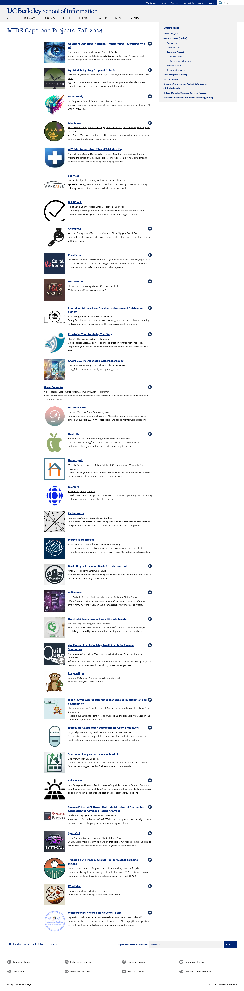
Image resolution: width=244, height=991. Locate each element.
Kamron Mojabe (132, 868)
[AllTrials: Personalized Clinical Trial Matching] (54, 158)
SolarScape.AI (76, 780)
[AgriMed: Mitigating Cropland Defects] (54, 79)
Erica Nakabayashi (127, 708)
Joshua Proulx (104, 365)
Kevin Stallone (75, 838)
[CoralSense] (54, 264)
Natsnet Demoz (119, 917)
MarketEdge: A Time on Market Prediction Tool (97, 566)
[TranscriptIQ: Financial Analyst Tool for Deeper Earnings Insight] (54, 869)
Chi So (105, 838)
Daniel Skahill (74, 180)
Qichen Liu (83, 758)
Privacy (234, 984)
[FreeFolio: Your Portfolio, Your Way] (54, 343)
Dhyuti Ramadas (114, 127)
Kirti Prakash (74, 597)
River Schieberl (89, 890)
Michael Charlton (100, 286)
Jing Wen (72, 758)
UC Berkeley (151, 2)
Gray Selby (73, 732)
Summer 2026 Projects (180, 60)
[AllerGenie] (54, 132)
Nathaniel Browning (110, 544)
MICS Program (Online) (175, 74)
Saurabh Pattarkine (140, 785)
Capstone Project (175, 51)
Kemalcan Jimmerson (91, 316)
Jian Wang (85, 286)
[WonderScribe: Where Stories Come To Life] (54, 922)
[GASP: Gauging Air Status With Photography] (54, 370)
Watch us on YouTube (80, 971)
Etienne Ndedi (88, 206)
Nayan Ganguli (109, 785)
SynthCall (74, 833)
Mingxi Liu (91, 365)
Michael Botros (114, 101)
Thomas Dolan (84, 339)
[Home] (52, 11)
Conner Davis (88, 518)
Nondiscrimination (212, 984)
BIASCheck (75, 202)
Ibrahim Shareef (112, 678)
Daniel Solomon (91, 544)
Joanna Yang (85, 732)
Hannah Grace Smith (91, 74)
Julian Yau (120, 180)
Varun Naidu (99, 815)
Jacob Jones (124, 785)
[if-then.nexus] (54, 522)
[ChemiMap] (54, 238)
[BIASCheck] (54, 211)
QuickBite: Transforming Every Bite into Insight (97, 619)
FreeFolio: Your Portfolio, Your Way (90, 334)
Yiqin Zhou (87, 653)
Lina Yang (86, 623)
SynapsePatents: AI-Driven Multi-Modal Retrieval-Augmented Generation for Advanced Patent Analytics (106, 809)
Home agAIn (75, 460)
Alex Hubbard (50, 391)
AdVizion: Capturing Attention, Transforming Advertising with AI (106, 45)
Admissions (172, 42)
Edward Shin (115, 838)
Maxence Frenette (101, 623)
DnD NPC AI (75, 281)
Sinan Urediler (103, 206)
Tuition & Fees (173, 47)
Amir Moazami (75, 52)
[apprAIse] (54, 185)
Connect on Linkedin (22, 961)
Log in (211, 2)
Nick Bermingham (86, 570)
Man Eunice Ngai (76, 365)
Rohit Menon (88, 180)
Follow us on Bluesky (194, 961)
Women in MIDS (174, 65)
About (11, 18)
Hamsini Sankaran (114, 597)
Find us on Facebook (137, 961)
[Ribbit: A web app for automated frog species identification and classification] (54, 709)
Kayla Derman (75, 544)
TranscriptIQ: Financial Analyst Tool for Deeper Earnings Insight (103, 861)
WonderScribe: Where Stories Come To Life (94, 912)
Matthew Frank (84, 412)
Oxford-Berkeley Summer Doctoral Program (185, 92)
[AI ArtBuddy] (54, 105)
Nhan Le (72, 570)
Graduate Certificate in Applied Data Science (185, 83)
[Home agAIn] (54, 469)
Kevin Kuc (101, 570)
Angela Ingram (75, 154)
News (118, 18)
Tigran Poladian (114, 259)
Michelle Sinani (75, 465)
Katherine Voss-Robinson (130, 74)
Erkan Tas (94, 758)
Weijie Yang (108, 316)
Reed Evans (98, 732)
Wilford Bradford (136, 917)
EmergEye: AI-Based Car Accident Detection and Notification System (105, 309)
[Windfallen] (54, 895)
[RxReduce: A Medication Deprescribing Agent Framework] (54, 737)
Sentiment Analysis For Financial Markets (93, 754)
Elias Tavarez (64, 391)
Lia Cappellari (91, 708)
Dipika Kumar (130, 597)
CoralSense (75, 255)
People (66, 18)
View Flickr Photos (136, 971)
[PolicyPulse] (54, 601)
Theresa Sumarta (97, 259)
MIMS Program (170, 33)
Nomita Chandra (102, 233)
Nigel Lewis (144, 259)
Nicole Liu (105, 868)
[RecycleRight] (54, 682)
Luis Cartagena (75, 785)
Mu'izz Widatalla (131, 465)
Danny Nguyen (98, 101)
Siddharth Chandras (112, 465)
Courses (49, 18)
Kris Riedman (111, 732)
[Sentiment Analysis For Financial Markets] (54, 763)
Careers (102, 18)
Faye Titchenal (110, 74)
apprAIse (73, 176)
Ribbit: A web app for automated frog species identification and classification (107, 701)
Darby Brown (74, 890)
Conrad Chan (89, 154)
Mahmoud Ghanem (122, 653)
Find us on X (18, 971)
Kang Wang (73, 316)
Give (164, 2)
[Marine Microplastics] (54, 549)
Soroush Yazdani (110, 52)
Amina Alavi (74, 438)
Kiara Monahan (130, 259)
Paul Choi (85, 438)
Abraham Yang (123, 438)
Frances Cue (74, 518)
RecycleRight (76, 673)
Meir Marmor (112, 815)
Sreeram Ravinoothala (93, 597)
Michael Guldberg (104, 518)
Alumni (201, 2)
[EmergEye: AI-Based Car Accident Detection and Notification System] (54, 317)
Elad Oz (72, 339)
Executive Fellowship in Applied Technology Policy (188, 97)
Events (134, 18)
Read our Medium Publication (198, 971)
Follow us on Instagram (80, 961)
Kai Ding (72, 101)
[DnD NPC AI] (54, 290)
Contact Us (189, 2)
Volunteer (174, 2)
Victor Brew (103, 391)
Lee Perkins (115, 286)
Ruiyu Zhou (91, 391)
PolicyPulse (75, 592)
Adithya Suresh (87, 491)
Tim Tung (102, 890)
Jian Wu (72, 412)
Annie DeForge (96, 678)
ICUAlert (73, 487)
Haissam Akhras (76, 708)
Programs (29, 18)
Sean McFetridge (96, 127)
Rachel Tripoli (117, 206)
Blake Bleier (73, 491)
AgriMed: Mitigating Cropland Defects (91, 70)
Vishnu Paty (117, 868)
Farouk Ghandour (108, 708)
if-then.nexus (76, 513)
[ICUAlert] (54, 496)
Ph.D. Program (170, 79)
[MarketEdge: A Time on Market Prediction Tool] (54, 575)
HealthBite (74, 434)
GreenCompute (53, 387)
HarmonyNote (77, 407)
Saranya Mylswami (102, 412)
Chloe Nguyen (119, 233)
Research (84, 18)
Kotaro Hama (75, 868)
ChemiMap (74, 228)
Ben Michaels (125, 732)
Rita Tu (140, 127)
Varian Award (176, 56)
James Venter (118, 365)
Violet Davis (74, 206)
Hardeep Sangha (91, 868)
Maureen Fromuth (103, 653)
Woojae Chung (75, 233)
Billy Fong (96, 438)
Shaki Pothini (137, 154)
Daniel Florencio (135, 233)
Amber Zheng (74, 653)
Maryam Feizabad (92, 52)
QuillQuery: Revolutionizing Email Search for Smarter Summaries (101, 647)
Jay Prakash (74, 917)
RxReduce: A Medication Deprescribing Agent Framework (103, 727)
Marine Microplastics (81, 539)
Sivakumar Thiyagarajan (80, 815)
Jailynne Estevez (89, 917)
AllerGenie (74, 123)
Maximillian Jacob (101, 339)
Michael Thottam (92, 838)
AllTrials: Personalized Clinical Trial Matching (95, 149)
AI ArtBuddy (75, 96)
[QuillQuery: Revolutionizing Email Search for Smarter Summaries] (54, 654)
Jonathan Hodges (121, 154)
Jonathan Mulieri (92, 465)
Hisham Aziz (74, 74)
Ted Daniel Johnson (78, 259)
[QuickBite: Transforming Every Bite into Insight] (54, 628)
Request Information (176, 70)
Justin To (88, 233)
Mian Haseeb (104, 917)
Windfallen (74, 886)
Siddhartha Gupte (105, 180)
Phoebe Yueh (129, 127)
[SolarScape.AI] (54, 789)
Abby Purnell (83, 101)
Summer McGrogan (78, 678)
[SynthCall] (54, 842)
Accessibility (225, 984)
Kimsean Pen (108, 438)
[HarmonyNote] (54, 416)
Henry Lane (73, 286)
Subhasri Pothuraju (77, 127)
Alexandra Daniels (92, 785)
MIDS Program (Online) (175, 38)
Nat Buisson (78, 391)
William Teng (74, 623)
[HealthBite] (54, 443)
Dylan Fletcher (104, 154)
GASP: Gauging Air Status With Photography (95, 361)
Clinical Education (172, 88)
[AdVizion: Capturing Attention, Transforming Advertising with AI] (54, 53)
